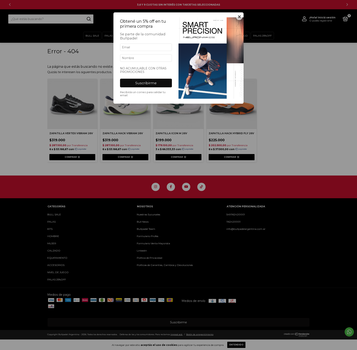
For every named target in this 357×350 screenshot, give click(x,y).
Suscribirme (146, 83)
